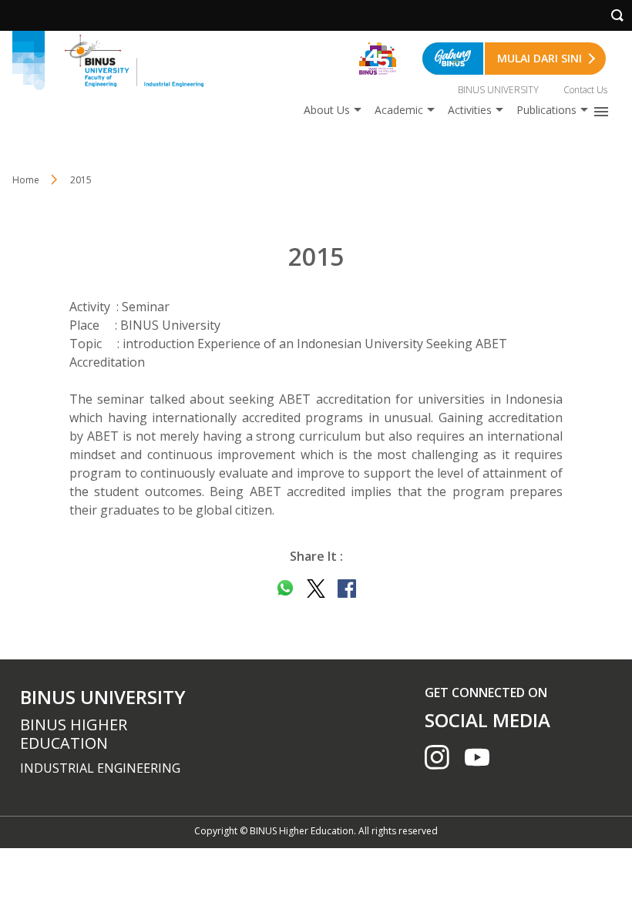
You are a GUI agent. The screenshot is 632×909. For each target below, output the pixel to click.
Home (25, 179)
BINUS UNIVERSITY (498, 89)
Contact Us (585, 89)
